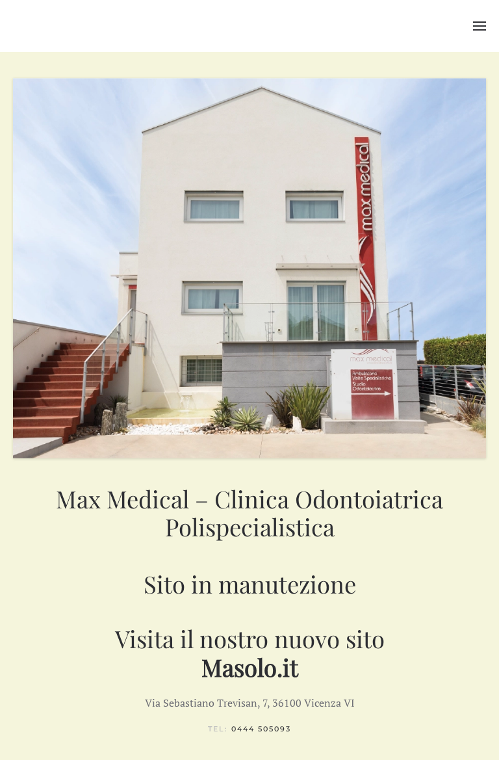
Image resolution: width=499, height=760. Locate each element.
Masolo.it (249, 667)
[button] (479, 26)
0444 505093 (261, 728)
